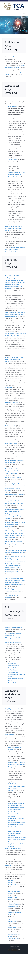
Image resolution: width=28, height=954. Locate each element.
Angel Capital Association (12, 709)
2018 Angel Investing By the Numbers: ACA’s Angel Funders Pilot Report (16, 175)
